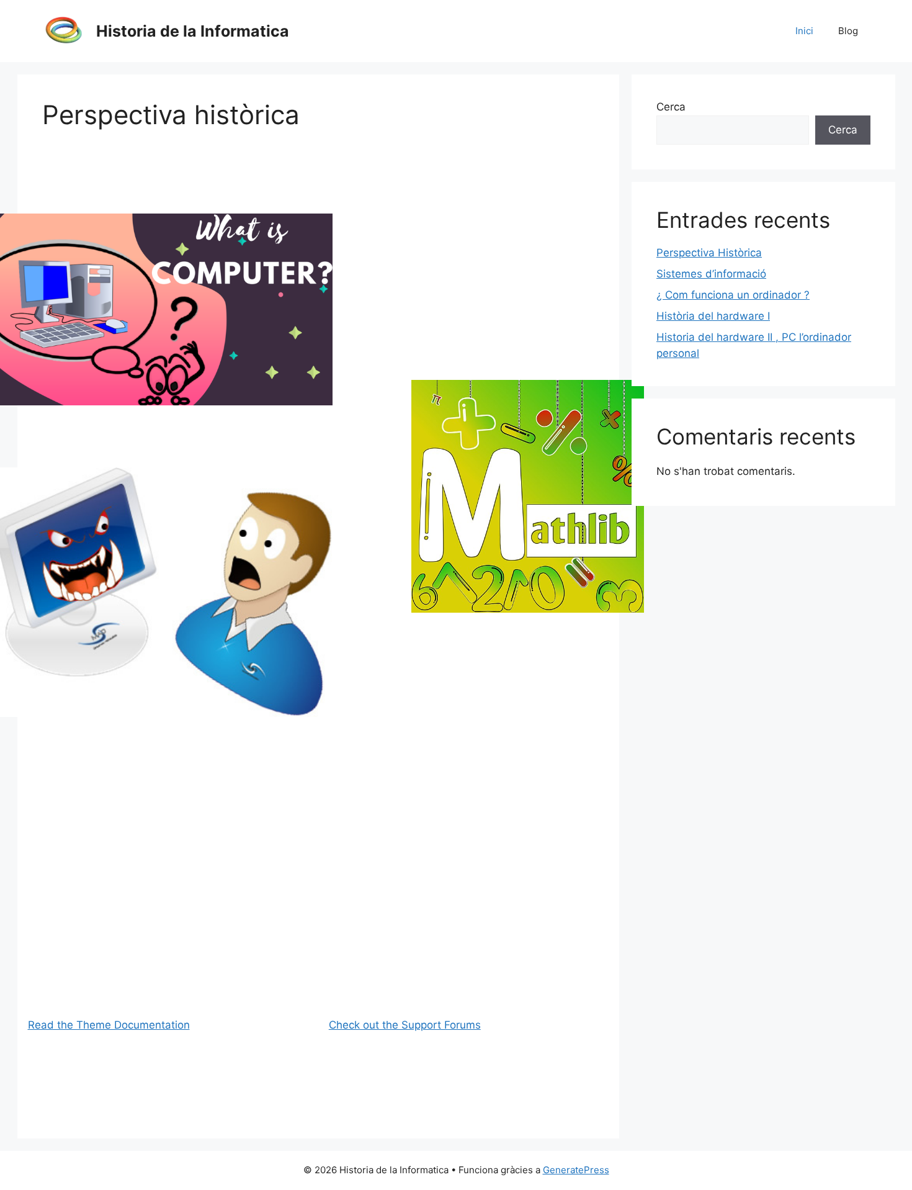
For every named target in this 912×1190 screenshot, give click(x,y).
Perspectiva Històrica (709, 252)
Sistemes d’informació (711, 274)
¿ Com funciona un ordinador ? (733, 295)
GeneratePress (576, 1170)
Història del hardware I (713, 316)
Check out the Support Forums (405, 1025)
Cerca (671, 107)
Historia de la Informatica (192, 31)
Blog (848, 31)
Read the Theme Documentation (109, 1025)
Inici (804, 31)
